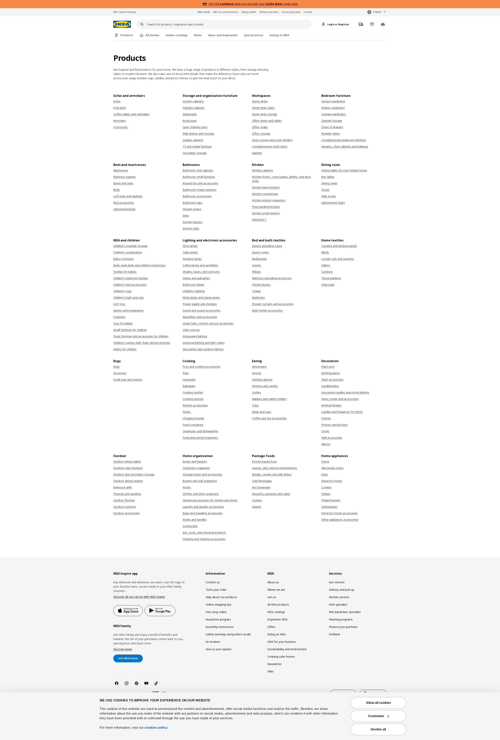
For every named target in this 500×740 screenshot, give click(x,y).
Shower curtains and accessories (273, 304)
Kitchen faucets (193, 222)
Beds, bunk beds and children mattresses (139, 265)
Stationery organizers (196, 468)
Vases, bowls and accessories (340, 399)
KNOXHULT (259, 219)
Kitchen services (339, 597)
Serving (256, 373)
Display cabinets (193, 140)
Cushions (327, 272)
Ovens (325, 461)
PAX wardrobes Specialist (345, 612)
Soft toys (119, 304)
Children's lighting (194, 291)
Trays (255, 405)
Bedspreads (259, 259)
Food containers (193, 425)
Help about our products (221, 597)
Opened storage (331, 120)
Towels (256, 291)
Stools (325, 190)
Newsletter (274, 664)
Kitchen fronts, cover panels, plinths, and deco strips (281, 179)
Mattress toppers (124, 177)
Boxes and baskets (195, 461)
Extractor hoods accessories (339, 513)
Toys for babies (123, 323)
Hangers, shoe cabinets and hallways (344, 146)
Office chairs (260, 127)
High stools (328, 196)
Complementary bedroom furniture (343, 140)
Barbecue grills (122, 487)
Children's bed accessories (129, 284)
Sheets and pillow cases (267, 246)
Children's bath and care (128, 297)
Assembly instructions (220, 627)
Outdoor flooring (124, 500)
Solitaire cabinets (193, 108)
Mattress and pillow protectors (272, 278)
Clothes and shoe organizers (201, 494)
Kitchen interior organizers (269, 200)
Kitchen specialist (269, 12)
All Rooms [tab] (152, 35)
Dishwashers (329, 507)
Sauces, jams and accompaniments (274, 468)
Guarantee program (218, 619)
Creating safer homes (281, 656)
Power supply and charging (200, 304)
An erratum (213, 642)
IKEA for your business (225, 12)
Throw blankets (331, 278)
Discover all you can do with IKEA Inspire (139, 597)
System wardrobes (333, 101)
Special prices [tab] (253, 35)
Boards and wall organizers (200, 481)
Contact (308, 12)
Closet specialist (291, 12)
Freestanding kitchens (266, 207)
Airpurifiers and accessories (200, 317)
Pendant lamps (192, 259)
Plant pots (328, 366)
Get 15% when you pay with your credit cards (253, 4)
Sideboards (190, 114)
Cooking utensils (193, 399)
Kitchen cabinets (262, 170)
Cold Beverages (262, 481)
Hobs (324, 474)
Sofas (117, 101)
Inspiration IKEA (277, 619)
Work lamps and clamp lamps (201, 297)
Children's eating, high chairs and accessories (141, 343)
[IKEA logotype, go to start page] (122, 24)
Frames (326, 418)
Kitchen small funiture (266, 213)
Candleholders (330, 386)
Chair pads (328, 284)
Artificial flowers (331, 405)
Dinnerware (259, 366)
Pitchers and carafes (265, 386)
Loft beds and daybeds (127, 196)
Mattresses (120, 170)
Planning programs (341, 619)
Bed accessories (123, 202)
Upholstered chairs (333, 202)
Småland (334, 634)
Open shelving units (195, 127)
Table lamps (190, 252)
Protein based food (264, 461)
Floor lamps (190, 246)
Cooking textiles (193, 392)
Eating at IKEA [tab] (279, 35)
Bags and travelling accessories (202, 513)
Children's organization (127, 252)
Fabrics (325, 265)
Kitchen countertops (265, 194)
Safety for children (125, 349)
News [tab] (198, 35)
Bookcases (190, 120)
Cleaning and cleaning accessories (204, 539)
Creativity (119, 317)
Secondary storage (195, 153)
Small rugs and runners (127, 379)
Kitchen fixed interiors (266, 187)
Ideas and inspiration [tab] (223, 35)
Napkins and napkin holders (269, 399)
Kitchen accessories (195, 405)
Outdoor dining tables (127, 461)
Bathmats (258, 297)
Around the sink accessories (200, 183)
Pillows (256, 272)
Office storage (261, 133)
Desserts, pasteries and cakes (271, 494)
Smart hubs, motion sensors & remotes (208, 323)
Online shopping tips (218, 604)
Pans (186, 373)
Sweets (256, 507)
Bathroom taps (192, 202)
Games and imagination (128, 310)
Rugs (116, 366)
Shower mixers (192, 209)
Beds (116, 190)
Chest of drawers (332, 127)
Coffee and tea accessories (269, 418)
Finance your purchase (343, 627)
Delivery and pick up (341, 589)
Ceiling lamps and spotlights (200, 265)
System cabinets (193, 101)
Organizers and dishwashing (200, 431)
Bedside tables (330, 133)
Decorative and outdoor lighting (203, 349)
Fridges (325, 494)
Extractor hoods (331, 481)
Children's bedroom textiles (130, 278)
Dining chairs (329, 183)
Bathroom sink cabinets (198, 170)
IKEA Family (204, 12)
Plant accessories (332, 379)
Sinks (186, 215)
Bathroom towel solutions (199, 190)
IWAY (270, 671)
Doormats (120, 373)
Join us (271, 597)
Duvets (256, 265)
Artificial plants (330, 373)
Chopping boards (193, 418)
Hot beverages (261, 487)
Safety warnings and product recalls (228, 634)
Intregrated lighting (195, 336)
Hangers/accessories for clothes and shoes (210, 500)
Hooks (187, 487)
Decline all (378, 729)
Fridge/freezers (330, 500)
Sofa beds (119, 108)
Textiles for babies (125, 272)
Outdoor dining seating (128, 481)
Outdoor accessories (126, 513)
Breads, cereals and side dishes (272, 474)
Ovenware (189, 379)
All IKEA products (278, 604)
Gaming (257, 153)
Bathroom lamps (193, 284)
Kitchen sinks (191, 228)
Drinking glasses (262, 379)
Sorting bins (190, 526)
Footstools (120, 127)
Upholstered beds (124, 209)
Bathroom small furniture (199, 177)
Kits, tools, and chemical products (204, 532)
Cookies (257, 500)
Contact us (213, 582)
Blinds (325, 252)
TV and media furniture (197, 146)
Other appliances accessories (339, 519)
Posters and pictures (334, 425)
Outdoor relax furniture (128, 468)
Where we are (276, 589)
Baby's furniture (123, 259)
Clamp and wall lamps (196, 278)
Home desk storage (264, 114)
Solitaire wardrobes (333, 114)
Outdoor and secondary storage (133, 474)
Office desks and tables (267, 120)
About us (273, 582)
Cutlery (256, 392)
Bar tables (327, 177)
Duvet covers (260, 252)
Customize (376, 716)
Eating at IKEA (248, 12)
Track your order (216, 589)
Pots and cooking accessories (202, 366)
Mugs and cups (261, 412)
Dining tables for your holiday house (344, 170)
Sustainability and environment (287, 649)
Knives (187, 412)
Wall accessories (331, 437)
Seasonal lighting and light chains (204, 343)
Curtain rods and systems (337, 259)
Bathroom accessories (197, 196)
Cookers (326, 487)
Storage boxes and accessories (202, 474)
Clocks (325, 431)
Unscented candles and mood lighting (345, 392)
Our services (337, 582)
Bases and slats (123, 183)
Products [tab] (126, 35)
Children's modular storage (130, 246)
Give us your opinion (218, 649)
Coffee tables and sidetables (131, 114)
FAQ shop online (216, 612)
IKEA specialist (338, 604)
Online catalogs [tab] (177, 35)
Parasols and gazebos (127, 494)
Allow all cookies (378, 702)
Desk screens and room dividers (272, 140)
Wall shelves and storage (198, 133)
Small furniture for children (130, 330)
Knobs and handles (195, 519)
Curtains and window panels (339, 246)
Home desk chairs (263, 108)
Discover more (122, 649)
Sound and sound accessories (201, 310)
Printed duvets (261, 284)
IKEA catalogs (276, 612)
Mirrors (325, 444)
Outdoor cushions (124, 507)
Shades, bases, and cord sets (201, 272)
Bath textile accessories (267, 310)
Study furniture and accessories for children (140, 336)
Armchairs (119, 120)
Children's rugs (122, 291)
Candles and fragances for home (342, 412)
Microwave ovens (332, 468)
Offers (271, 627)
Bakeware (189, 386)
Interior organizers (333, 108)
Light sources (191, 330)
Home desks (260, 101)
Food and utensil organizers (200, 437)
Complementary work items (270, 146)
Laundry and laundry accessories (203, 507)
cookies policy (156, 727)
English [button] (377, 12)
